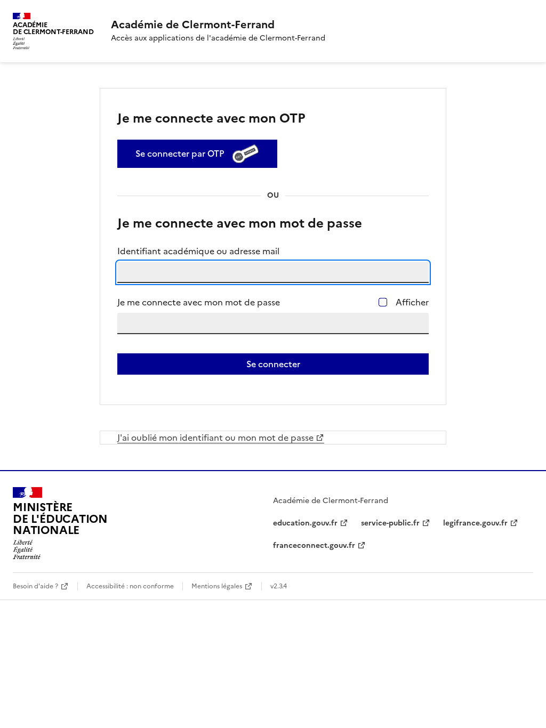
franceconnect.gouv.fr (314, 545)
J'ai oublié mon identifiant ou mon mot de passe (215, 437)
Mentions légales (216, 586)
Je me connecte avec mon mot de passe (198, 302)
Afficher (412, 302)
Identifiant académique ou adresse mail (198, 251)
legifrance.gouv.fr (475, 523)
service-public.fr (390, 523)
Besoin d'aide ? (35, 586)
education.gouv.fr (305, 523)
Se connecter (273, 364)
